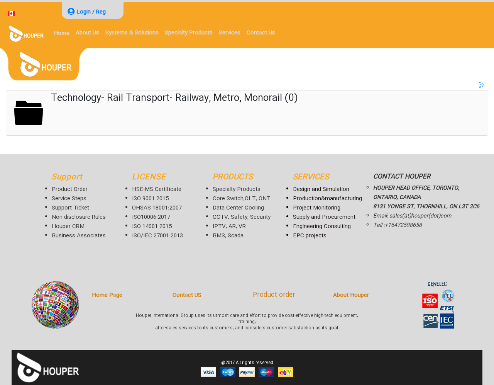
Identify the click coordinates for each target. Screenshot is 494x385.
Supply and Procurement (324, 217)
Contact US (187, 295)
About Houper (351, 295)
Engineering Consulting (322, 226)
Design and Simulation (321, 189)
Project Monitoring (316, 208)
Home (61, 32)
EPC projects (310, 235)
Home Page (107, 295)
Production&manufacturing (327, 198)
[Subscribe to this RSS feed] (482, 85)
